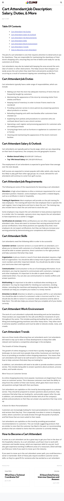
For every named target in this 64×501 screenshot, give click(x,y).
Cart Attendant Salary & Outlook (23, 35)
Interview (56, 471)
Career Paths (8, 471)
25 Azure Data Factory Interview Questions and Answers (48, 477)
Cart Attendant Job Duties (21, 32)
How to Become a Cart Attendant (23, 50)
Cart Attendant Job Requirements (24, 38)
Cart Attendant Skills (19, 41)
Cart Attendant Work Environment (24, 44)
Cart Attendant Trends (19, 47)
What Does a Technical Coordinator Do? (14, 476)
